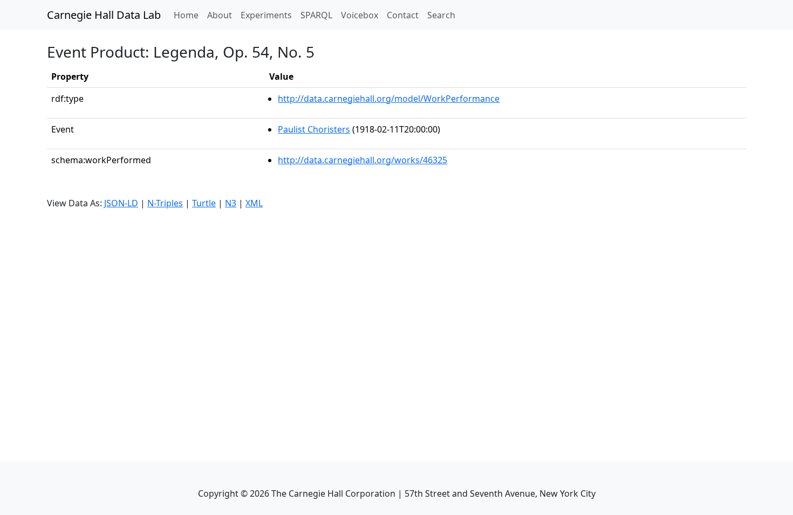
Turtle (204, 203)
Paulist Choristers (314, 129)
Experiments (266, 15)
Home (188, 15)
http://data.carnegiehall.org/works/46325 (362, 160)
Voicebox (359, 15)
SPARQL (316, 15)
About (219, 15)
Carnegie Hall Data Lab (104, 15)
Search (441, 15)
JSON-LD (121, 203)
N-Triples (165, 203)
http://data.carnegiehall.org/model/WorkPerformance (389, 99)
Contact (403, 15)
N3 (230, 203)
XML (254, 203)
